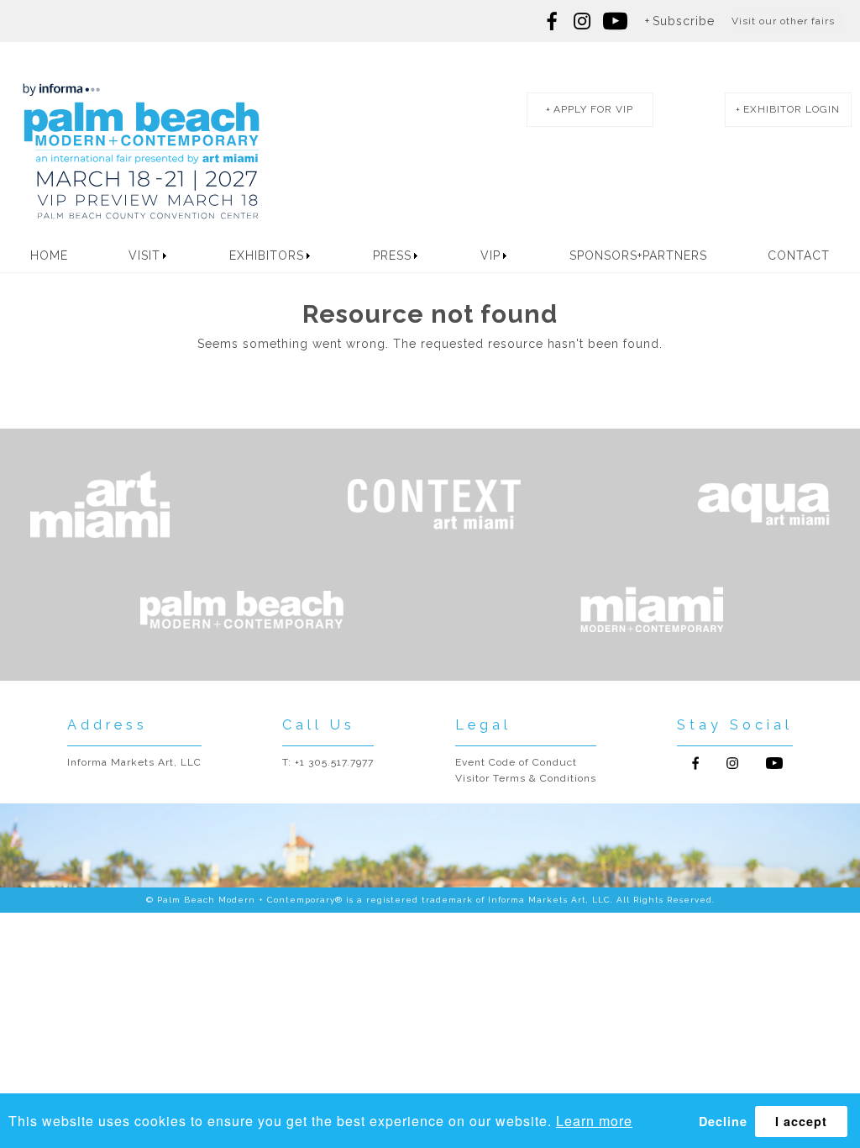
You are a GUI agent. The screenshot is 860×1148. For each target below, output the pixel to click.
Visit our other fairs (783, 21)
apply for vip (593, 109)
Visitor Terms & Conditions (525, 778)
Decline (723, 1121)
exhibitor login (791, 109)
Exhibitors (266, 255)
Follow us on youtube (615, 21)
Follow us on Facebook (552, 21)
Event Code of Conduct (516, 762)
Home (49, 255)
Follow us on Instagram (582, 21)
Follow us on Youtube (774, 763)
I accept (801, 1121)
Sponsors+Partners (638, 255)
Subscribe (684, 21)
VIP (490, 255)
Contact (799, 255)
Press (392, 255)
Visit (144, 255)
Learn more (594, 1120)
